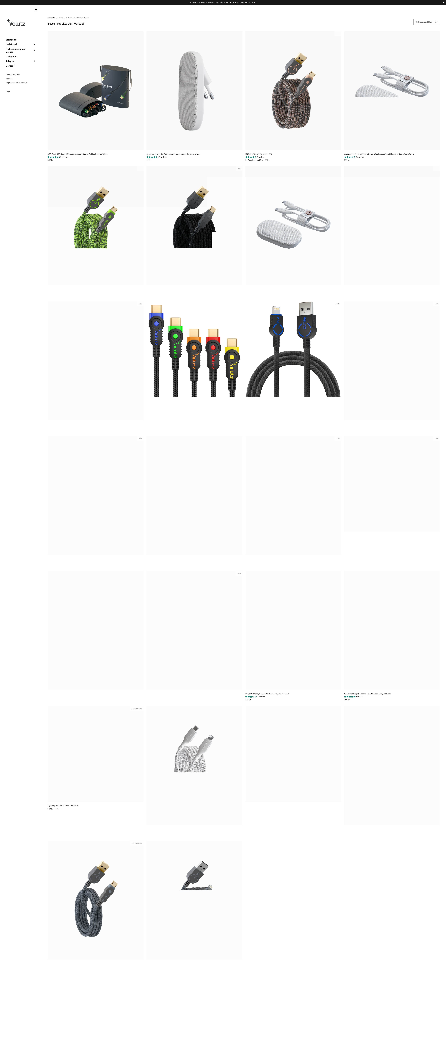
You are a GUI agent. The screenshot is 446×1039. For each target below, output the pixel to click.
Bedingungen (58, 1014)
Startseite (51, 18)
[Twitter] (273, 997)
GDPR (141, 997)
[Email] (282, 997)
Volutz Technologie (60, 1005)
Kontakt (56, 997)
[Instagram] (269, 997)
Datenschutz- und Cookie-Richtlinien (152, 1005)
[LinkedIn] (278, 997)
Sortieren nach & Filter (424, 22)
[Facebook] (264, 997)
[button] (53, 157)
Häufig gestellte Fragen (148, 1010)
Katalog (61, 18)
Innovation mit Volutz (61, 1010)
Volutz (281, 1018)
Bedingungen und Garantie (149, 1001)
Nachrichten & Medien (147, 1014)
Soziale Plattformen (60, 1001)
